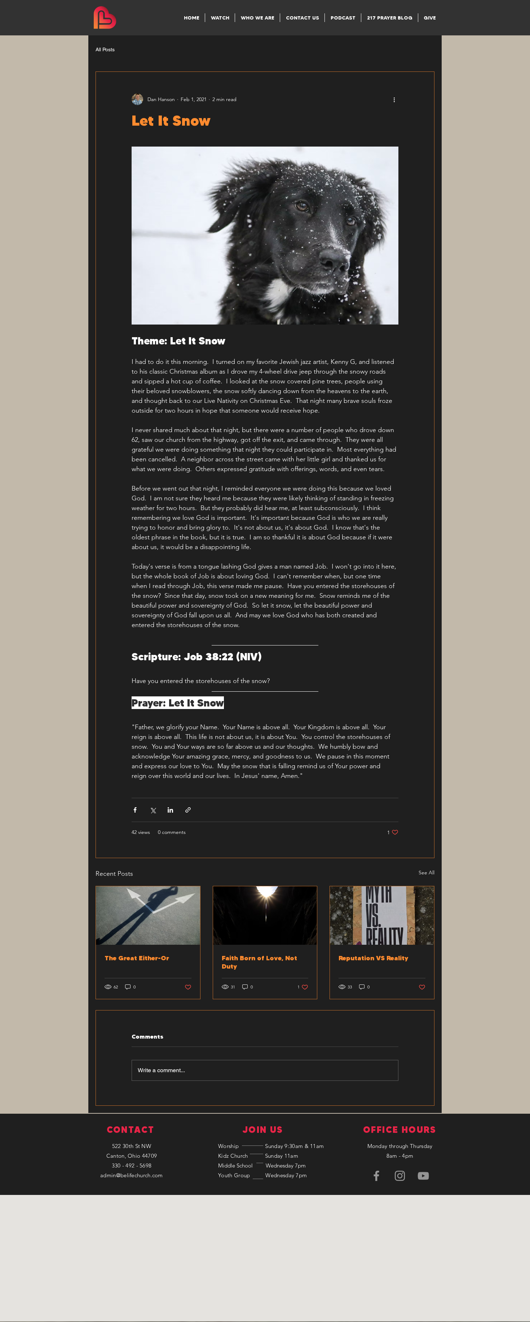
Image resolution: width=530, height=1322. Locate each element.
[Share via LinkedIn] (170, 809)
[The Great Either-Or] (148, 915)
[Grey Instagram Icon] (400, 1176)
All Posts (105, 49)
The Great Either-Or (137, 958)
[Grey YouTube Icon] (423, 1176)
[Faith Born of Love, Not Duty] (265, 915)
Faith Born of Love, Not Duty (259, 962)
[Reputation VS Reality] (382, 915)
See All (426, 872)
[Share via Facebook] (135, 809)
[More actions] (394, 99)
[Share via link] (188, 809)
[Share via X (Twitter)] (152, 809)
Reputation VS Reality (373, 958)
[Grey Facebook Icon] (376, 1176)
